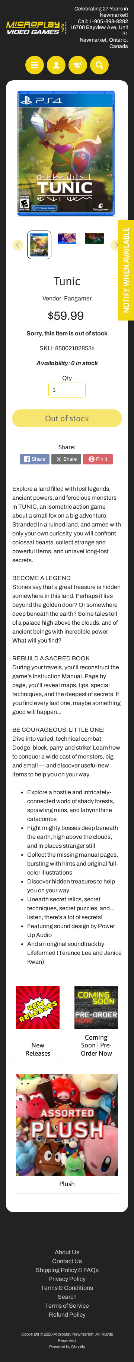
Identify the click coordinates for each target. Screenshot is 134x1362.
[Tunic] (39, 245)
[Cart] (77, 65)
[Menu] (34, 65)
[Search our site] (99, 65)
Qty (67, 378)
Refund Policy (67, 1314)
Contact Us (67, 1261)
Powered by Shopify (67, 1347)
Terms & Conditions (67, 1288)
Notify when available (126, 270)
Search (67, 1297)
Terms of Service (67, 1306)
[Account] (56, 65)
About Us (67, 1252)
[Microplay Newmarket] (36, 28)
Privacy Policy (67, 1279)
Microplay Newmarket (73, 1334)
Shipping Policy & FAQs (67, 1270)
